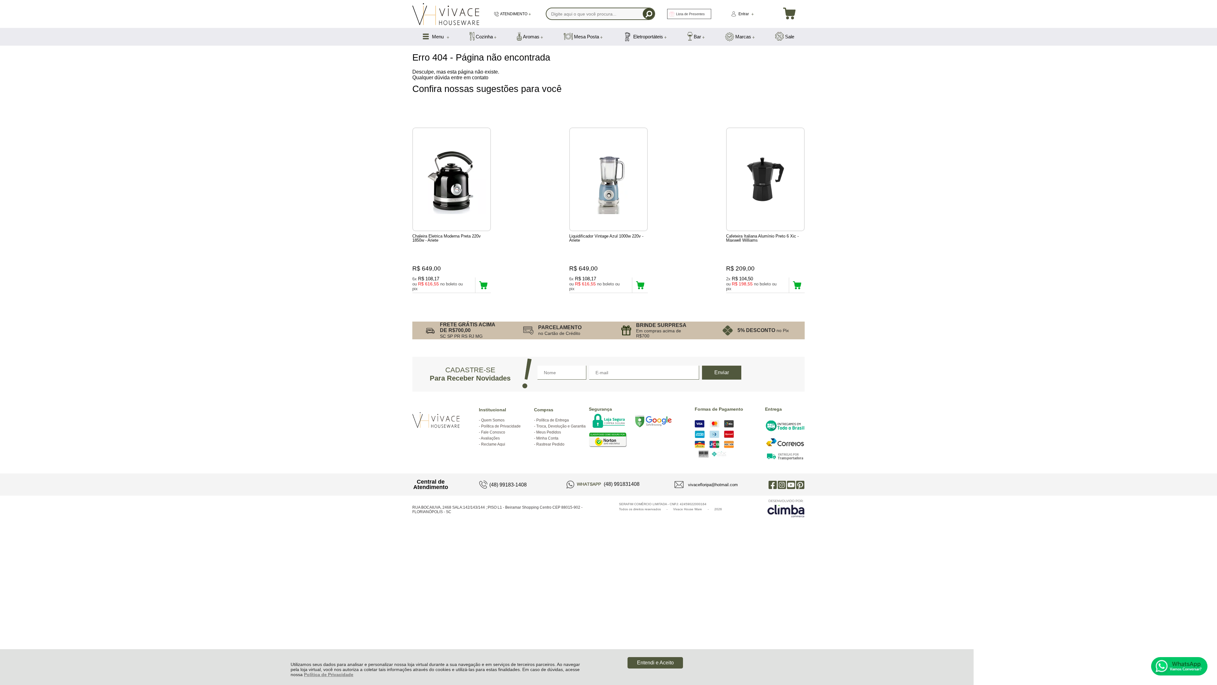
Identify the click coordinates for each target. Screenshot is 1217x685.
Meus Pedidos (548, 432)
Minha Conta (547, 438)
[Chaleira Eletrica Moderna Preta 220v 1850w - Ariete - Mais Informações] (451, 179)
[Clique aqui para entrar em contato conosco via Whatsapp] (1179, 666)
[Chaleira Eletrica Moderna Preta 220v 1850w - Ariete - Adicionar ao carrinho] (483, 285)
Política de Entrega (552, 420)
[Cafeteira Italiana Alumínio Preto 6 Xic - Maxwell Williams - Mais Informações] (765, 179)
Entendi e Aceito (655, 662)
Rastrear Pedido (550, 444)
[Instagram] (782, 484)
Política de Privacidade (328, 674)
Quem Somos (493, 420)
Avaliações (490, 438)
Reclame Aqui (493, 444)
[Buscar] (648, 13)
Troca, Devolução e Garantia (561, 426)
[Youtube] (791, 484)
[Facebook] (773, 484)
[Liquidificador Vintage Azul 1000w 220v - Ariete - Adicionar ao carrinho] (640, 285)
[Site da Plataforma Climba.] (786, 508)
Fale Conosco (493, 432)
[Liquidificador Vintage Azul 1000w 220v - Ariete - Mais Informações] (608, 179)
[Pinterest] (800, 484)
